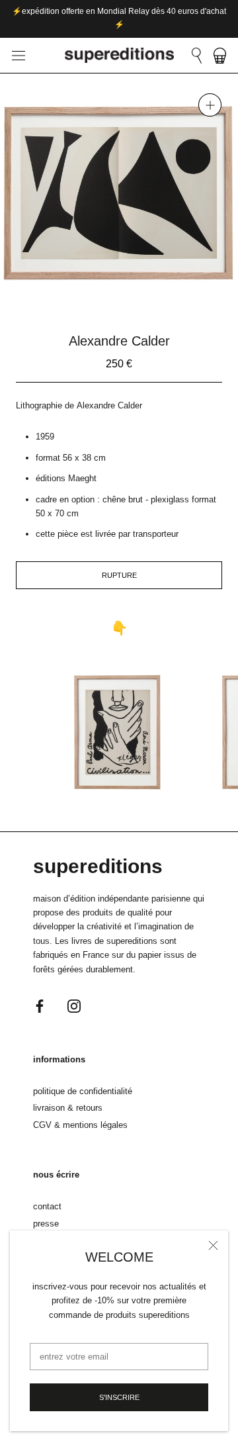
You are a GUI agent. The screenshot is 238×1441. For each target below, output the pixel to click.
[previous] (86, 297)
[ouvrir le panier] (220, 56)
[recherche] (197, 56)
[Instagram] (74, 1005)
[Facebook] (39, 1005)
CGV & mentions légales (80, 1125)
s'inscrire (119, 1397)
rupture (119, 575)
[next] (152, 297)
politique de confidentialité (82, 1091)
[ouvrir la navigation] (18, 55)
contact (47, 1206)
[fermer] (213, 1245)
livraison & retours (67, 1108)
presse (46, 1224)
